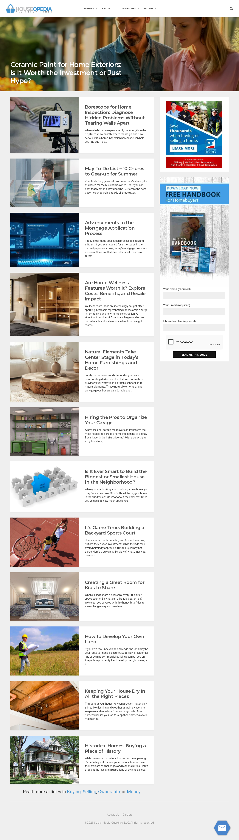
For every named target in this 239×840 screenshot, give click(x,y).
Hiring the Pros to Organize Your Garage (116, 420)
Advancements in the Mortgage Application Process (110, 228)
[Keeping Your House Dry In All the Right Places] (44, 705)
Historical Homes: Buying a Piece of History (115, 748)
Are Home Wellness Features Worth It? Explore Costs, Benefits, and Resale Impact (115, 290)
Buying (89, 8)
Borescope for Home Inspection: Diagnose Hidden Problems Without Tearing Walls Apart (115, 115)
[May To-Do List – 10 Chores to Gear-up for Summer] (44, 183)
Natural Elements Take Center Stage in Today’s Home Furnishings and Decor (111, 360)
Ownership (128, 8)
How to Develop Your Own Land (114, 639)
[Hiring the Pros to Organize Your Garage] (44, 431)
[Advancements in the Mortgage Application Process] (44, 240)
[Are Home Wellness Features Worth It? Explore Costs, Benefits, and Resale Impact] (44, 304)
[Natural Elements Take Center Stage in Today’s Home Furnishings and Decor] (44, 372)
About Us (113, 814)
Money (148, 8)
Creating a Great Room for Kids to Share (114, 585)
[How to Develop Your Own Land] (44, 651)
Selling (107, 8)
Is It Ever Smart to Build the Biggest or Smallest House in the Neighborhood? (116, 477)
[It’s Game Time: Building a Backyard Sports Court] (44, 542)
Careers (127, 814)
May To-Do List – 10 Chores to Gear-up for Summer (114, 171)
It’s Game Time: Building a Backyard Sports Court (114, 530)
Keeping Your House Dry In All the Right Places (115, 693)
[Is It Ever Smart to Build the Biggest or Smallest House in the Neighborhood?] (44, 486)
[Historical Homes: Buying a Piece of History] (44, 760)
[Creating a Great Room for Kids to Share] (44, 596)
